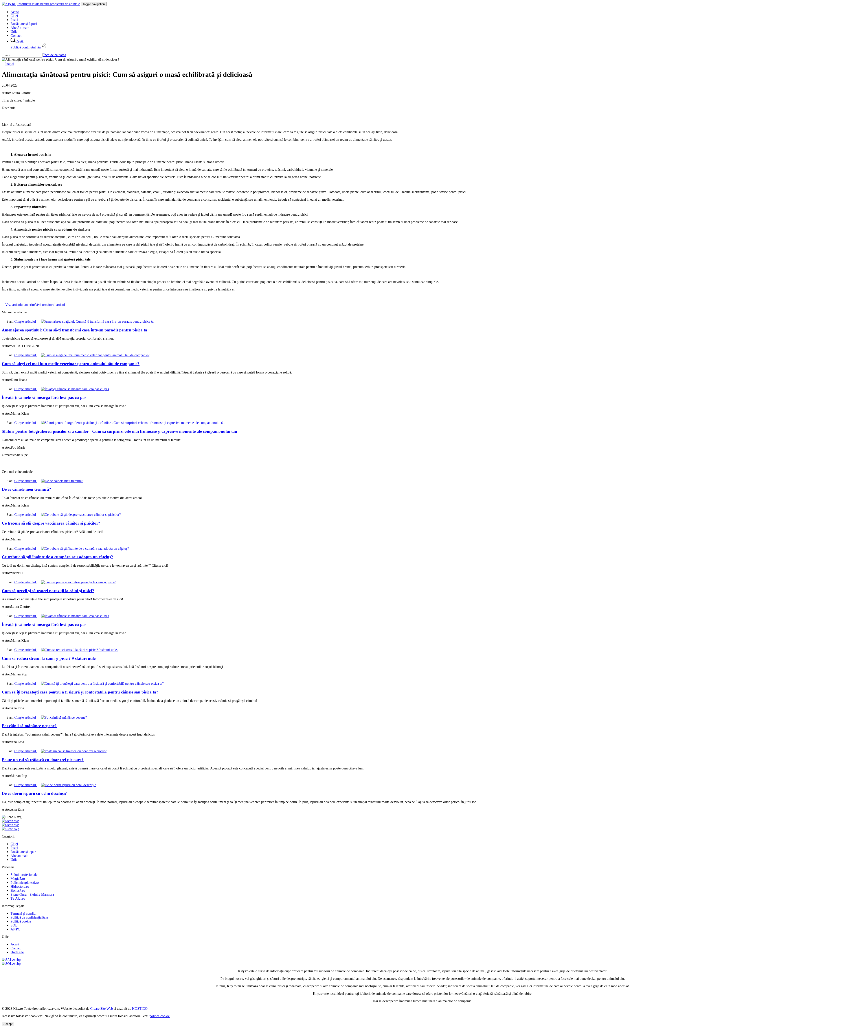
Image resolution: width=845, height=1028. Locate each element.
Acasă (15, 12)
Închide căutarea (54, 55)
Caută (19, 41)
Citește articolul (25, 321)
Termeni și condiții (23, 913)
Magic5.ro (18, 878)
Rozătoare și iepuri (24, 852)
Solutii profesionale (24, 874)
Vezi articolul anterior (20, 305)
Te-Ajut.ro (18, 898)
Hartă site (17, 952)
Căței (14, 16)
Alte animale (19, 856)
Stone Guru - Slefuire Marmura (32, 894)
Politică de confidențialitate (29, 917)
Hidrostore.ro (20, 886)
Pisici (14, 20)
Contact (16, 35)
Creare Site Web (101, 1008)
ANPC (15, 929)
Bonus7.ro (18, 890)
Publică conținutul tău (26, 47)
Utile (14, 31)
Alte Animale (20, 28)
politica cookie (159, 1016)
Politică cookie (21, 921)
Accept (8, 1024)
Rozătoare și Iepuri (24, 24)
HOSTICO (140, 1008)
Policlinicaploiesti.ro (25, 882)
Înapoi (9, 64)
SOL (14, 925)
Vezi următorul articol (50, 305)
